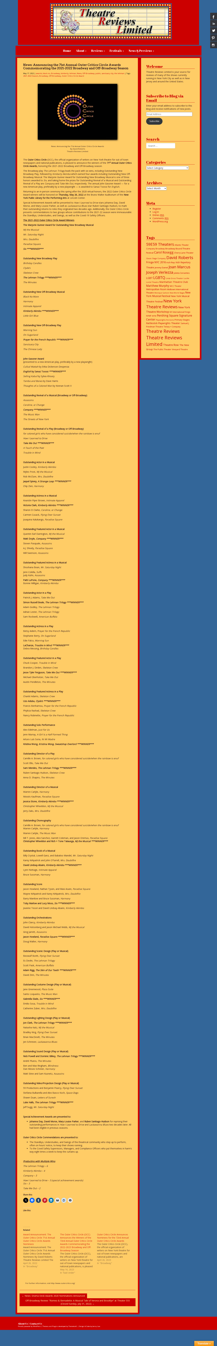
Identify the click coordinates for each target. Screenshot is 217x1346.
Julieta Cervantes (182, 273)
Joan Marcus (179, 266)
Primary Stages (182, 319)
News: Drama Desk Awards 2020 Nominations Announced (53, 1295)
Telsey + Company (172, 326)
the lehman (119, 73)
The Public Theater (162, 349)
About (80, 51)
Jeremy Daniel (161, 267)
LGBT (149, 278)
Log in (156, 211)
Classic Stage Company (156, 258)
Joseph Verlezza (159, 272)
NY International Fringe (180, 312)
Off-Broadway (88, 73)
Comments (161, 218)
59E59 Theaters (160, 244)
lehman (72, 73)
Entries (158, 215)
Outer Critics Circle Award (73, 76)
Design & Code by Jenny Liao (89, 1326)
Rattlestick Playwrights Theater (163, 323)
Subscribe (154, 121)
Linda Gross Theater (174, 278)
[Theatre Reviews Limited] (111, 19)
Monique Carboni (161, 293)
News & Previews (141, 51)
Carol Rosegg (163, 252)
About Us (23, 1323)
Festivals (116, 51)
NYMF (148, 315)
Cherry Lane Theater (183, 252)
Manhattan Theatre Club (173, 281)
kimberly (64, 73)
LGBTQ (159, 277)
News (79, 73)
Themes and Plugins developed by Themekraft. (60, 1326)
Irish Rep (170, 262)
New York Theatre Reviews (164, 304)
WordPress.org (160, 221)
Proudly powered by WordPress (29, 1326)
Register (157, 208)
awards (39, 73)
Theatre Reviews (163, 331)
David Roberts (179, 257)
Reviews (97, 51)
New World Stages (177, 293)
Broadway (55, 73)
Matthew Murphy (157, 286)
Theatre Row (171, 345)
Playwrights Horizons (165, 320)
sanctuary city (107, 73)
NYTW (154, 316)
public (98, 73)
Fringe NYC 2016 (156, 262)
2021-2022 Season (30, 76)
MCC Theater (175, 286)
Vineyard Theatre (180, 349)
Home (67, 51)
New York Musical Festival (168, 294)
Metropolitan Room (156, 289)
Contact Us (36, 1323)
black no (46, 73)
